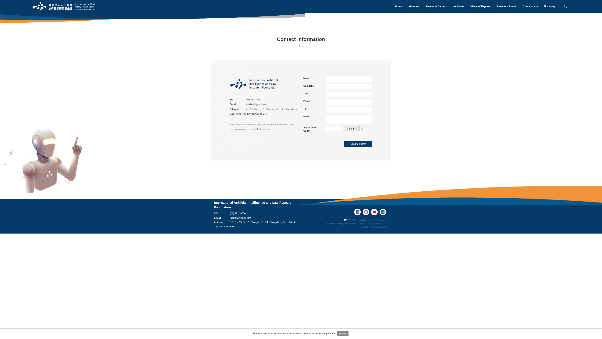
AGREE (342, 333)
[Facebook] (358, 212)
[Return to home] (63, 6)
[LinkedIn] (384, 212)
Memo (306, 116)
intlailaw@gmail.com (256, 104)
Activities (458, 6)
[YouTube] (375, 212)
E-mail (306, 101)
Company (308, 85)
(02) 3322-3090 (253, 99)
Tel (304, 109)
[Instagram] (367, 212)
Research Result (506, 6)
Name (306, 78)
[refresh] (361, 128)
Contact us (529, 6)
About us (413, 6)
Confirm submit (358, 144)
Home (398, 6)
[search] (566, 6)
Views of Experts (480, 6)
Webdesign (383, 227)
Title (305, 93)
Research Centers (436, 6)
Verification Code (309, 129)
